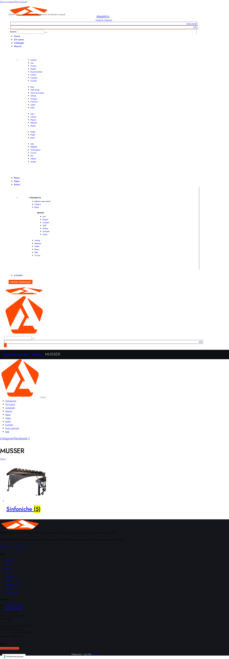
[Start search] (46, 32)
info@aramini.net (102, 17)
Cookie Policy (21, 546)
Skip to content (7, 1)
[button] (3, 459)
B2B (195, 27)
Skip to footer (20, 1)
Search (13, 31)
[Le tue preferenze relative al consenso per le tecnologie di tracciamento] (14, 656)
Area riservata (191, 23)
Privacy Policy (6, 546)
